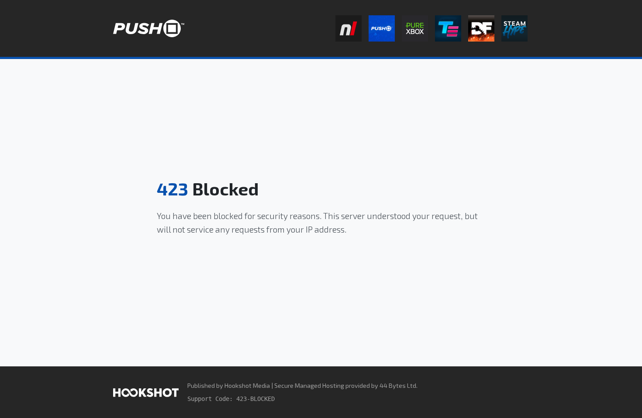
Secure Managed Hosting (309, 385)
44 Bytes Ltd (398, 385)
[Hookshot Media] (146, 392)
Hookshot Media (247, 385)
